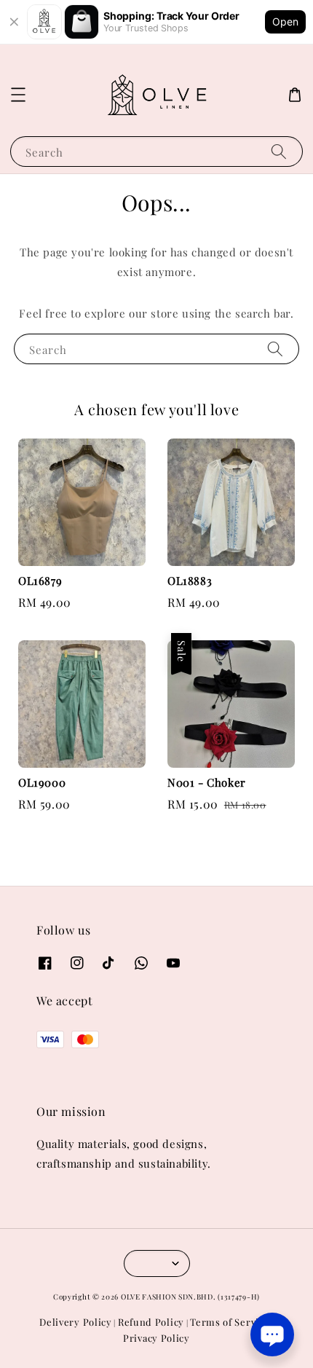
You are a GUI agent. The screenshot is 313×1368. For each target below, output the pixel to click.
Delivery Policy (75, 1322)
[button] (18, 95)
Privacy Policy (156, 1338)
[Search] (278, 151)
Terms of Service (229, 1322)
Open (285, 21)
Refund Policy (151, 1322)
